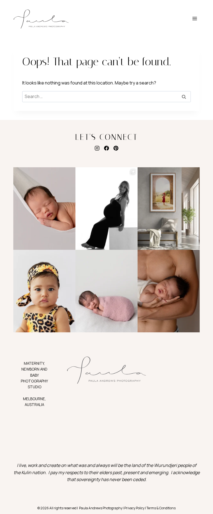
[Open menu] (194, 18)
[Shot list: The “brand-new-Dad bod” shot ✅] (169, 291)
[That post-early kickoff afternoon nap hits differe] (44, 208)
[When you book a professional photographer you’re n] (169, 208)
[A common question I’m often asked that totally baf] (106, 208)
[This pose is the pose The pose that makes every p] (106, 291)
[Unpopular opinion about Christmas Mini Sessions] (44, 291)
